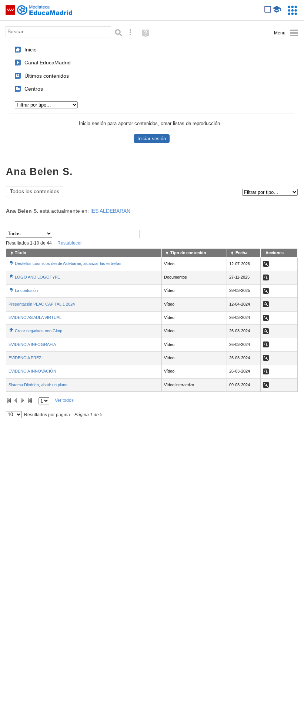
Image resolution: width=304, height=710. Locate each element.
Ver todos (64, 400)
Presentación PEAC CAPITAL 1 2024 (42, 304)
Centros (33, 89)
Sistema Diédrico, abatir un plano (38, 385)
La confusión (26, 290)
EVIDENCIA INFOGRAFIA (32, 344)
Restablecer (69, 243)
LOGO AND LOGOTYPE (37, 277)
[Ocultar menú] (286, 33)
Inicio (30, 50)
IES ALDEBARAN (110, 211)
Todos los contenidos (34, 191)
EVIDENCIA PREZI (26, 358)
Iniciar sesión (151, 138)
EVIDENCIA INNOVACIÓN (32, 371)
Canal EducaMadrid (47, 62)
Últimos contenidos (46, 76)
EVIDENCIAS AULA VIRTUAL (35, 317)
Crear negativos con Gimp (38, 331)
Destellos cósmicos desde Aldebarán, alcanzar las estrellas (68, 263)
